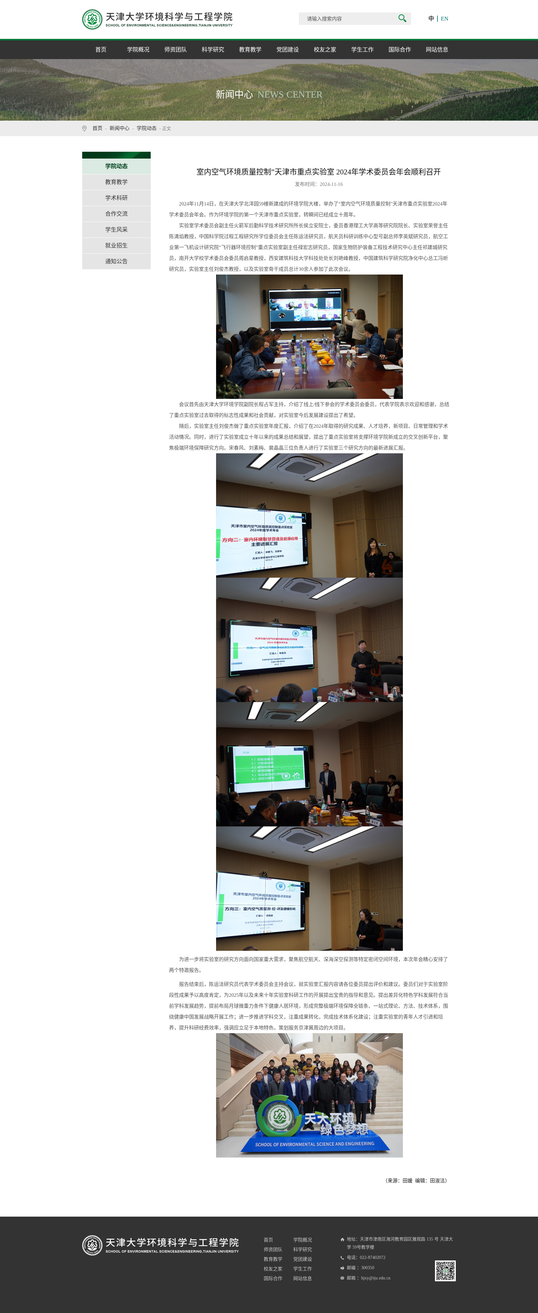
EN (444, 19)
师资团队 (175, 50)
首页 (100, 50)
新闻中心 (120, 128)
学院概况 (138, 50)
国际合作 (400, 50)
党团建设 (287, 50)
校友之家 (325, 50)
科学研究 (213, 50)
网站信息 (437, 50)
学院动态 (147, 128)
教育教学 (250, 50)
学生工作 (362, 50)
